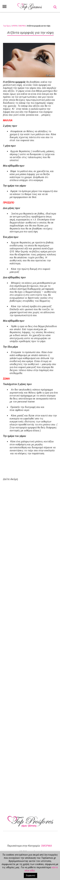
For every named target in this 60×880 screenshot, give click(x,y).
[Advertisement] (32, 609)
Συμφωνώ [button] (30, 875)
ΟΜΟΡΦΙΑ (22, 26)
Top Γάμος (7, 26)
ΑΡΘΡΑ (14, 26)
